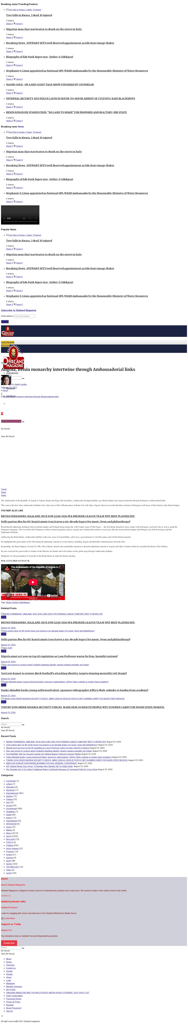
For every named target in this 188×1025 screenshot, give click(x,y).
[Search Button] (23, 421)
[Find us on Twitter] (2, 413)
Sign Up (9, 1011)
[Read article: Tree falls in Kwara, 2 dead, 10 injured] (96, 9)
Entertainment (12, 793)
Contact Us (6, 895)
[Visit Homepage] (8, 336)
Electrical (10, 790)
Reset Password (13, 1008)
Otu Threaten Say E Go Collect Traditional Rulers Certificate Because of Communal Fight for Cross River (51, 769)
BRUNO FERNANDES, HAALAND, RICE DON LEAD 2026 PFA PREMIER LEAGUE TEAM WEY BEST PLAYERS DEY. (68, 516)
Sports (9, 863)
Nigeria (27, 602)
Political (9, 845)
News (9, 362)
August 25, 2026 (8, 627)
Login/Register (7, 342)
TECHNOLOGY (12, 867)
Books (9, 962)
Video (8, 870)
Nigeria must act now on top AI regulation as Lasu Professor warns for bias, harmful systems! (59, 656)
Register (10, 1005)
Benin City (10, 602)
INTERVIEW (11, 824)
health (9, 814)
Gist (8, 802)
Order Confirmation (14, 995)
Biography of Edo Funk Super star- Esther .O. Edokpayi (39, 56)
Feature (9, 799)
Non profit (10, 839)
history (9, 817)
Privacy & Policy (13, 1002)
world (8, 873)
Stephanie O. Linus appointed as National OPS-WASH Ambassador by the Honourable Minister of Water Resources (77, 70)
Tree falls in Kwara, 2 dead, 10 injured (29, 15)
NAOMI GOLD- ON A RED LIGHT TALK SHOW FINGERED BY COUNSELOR (50, 84)
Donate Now (9, 943)
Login (8, 980)
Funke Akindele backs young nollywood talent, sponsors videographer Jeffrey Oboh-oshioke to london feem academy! (74, 690)
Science (9, 857)
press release (12, 848)
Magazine (10, 983)
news (8, 836)
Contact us (11, 968)
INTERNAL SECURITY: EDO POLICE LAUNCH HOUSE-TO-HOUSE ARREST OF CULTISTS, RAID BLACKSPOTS (70, 98)
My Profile (10, 989)
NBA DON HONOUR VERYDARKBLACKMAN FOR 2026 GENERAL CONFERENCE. (41, 763)
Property (10, 851)
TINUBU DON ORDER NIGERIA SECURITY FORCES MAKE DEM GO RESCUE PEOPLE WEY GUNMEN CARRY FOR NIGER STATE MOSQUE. (83, 707)
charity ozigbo (20, 384)
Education (10, 787)
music (8, 827)
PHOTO (9, 842)
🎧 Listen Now (8, 918)
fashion (9, 796)
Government (11, 808)
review (9, 854)
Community (11, 781)
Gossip (9, 805)
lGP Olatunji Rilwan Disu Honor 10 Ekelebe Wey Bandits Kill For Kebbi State (39, 766)
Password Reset (13, 998)
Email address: (8, 316)
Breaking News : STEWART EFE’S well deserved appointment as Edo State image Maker (60, 43)
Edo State (19, 602)
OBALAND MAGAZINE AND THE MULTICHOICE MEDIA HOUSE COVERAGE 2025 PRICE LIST (47, 992)
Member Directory (14, 986)
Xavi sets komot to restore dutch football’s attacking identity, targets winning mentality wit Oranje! (64, 673)
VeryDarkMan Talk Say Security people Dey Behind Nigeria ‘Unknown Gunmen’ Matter (43, 754)
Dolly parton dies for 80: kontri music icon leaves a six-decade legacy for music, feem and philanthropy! (65, 521)
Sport (8, 860)
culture (9, 784)
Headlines (10, 811)
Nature (9, 830)
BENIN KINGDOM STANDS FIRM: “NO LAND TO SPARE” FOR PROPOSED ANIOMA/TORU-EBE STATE (66, 112)
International (11, 820)
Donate (9, 971)
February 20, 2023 (9, 387)
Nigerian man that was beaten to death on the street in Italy (44, 29)
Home (3, 362)
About (8, 959)
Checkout (10, 965)
